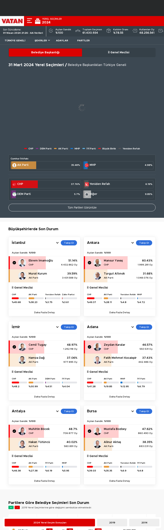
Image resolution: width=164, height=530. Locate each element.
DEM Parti (24, 194)
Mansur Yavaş (113, 260)
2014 (144, 522)
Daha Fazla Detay (44, 312)
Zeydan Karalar (114, 345)
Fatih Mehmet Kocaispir (120, 358)
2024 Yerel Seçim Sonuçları (49, 522)
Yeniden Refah (100, 184)
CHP (20, 184)
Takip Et (69, 243)
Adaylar (62, 40)
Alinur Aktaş (112, 442)
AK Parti (22, 165)
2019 (112, 522)
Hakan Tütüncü (39, 442)
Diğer (93, 194)
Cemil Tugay (37, 345)
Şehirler (41, 40)
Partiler (83, 40)
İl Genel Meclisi (118, 52)
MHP (93, 165)
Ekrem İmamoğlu (41, 260)
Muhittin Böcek (39, 429)
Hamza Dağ (37, 358)
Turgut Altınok (114, 273)
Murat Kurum (38, 273)
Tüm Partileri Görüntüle (82, 207)
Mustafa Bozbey (115, 429)
